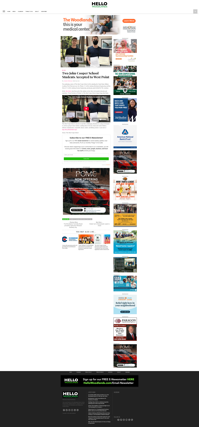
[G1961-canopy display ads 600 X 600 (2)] (125, 62)
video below (68, 91)
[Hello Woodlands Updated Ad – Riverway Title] (125, 272)
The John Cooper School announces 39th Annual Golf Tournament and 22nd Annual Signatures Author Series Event (102, 247)
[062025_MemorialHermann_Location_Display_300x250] (125, 313)
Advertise (110, 372)
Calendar (20, 11)
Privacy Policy (88, 372)
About (37, 11)
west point (89, 219)
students (72, 219)
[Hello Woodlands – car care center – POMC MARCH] (86, 214)
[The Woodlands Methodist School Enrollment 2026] (125, 291)
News (14, 11)
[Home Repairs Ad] (125, 253)
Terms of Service (99, 372)
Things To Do (29, 11)
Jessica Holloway (68, 81)
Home (8, 11)
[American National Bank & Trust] (125, 148)
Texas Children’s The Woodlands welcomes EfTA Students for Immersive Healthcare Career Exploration (85, 247)
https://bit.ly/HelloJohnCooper (69, 129)
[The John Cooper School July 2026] (125, 94)
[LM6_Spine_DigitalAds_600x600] (125, 121)
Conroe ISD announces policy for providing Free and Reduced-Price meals (69, 247)
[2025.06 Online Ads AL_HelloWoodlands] (125, 226)
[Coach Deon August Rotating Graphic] (125, 200)
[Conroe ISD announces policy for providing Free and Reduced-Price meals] (70, 243)
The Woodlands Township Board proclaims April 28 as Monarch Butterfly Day (73, 225)
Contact (119, 372)
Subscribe (44, 11)
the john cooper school (80, 219)
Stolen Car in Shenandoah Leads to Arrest (99, 224)
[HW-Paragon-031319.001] (125, 340)
